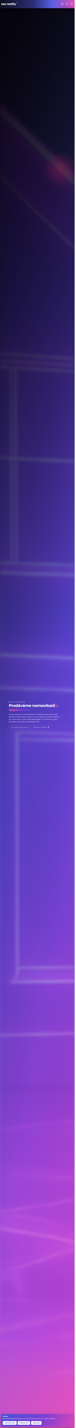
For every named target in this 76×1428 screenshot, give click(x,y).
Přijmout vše (23, 1423)
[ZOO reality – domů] (9, 4)
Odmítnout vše (9, 1423)
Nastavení (36, 1423)
